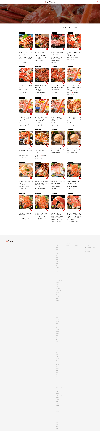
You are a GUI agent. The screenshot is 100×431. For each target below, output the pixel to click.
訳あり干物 (58, 343)
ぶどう (57, 304)
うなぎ (57, 253)
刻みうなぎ (58, 376)
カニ (57, 243)
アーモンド (58, 308)
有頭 (57, 370)
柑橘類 (57, 300)
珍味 (57, 261)
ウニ (57, 391)
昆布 (57, 323)
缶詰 (57, 317)
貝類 (57, 245)
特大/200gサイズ (59, 378)
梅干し (57, 321)
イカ (57, 251)
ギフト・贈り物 (59, 280)
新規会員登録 (68, 243)
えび (57, 249)
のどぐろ (57, 360)
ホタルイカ (58, 366)
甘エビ (57, 403)
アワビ (57, 411)
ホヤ (57, 407)
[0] (96, 2)
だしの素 (57, 265)
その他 (57, 364)
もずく (57, 335)
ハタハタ (57, 350)
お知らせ (76, 245)
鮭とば (57, 331)
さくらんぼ (58, 288)
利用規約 (86, 243)
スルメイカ (58, 368)
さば (57, 284)
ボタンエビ (58, 399)
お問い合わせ (87, 251)
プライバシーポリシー (89, 245)
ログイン (68, 245)
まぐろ (57, 282)
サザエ (57, 413)
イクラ (57, 389)
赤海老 (57, 397)
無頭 (57, 372)
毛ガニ (57, 424)
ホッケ (57, 356)
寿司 (57, 263)
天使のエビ (58, 393)
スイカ (57, 298)
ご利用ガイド (87, 249)
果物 (57, 278)
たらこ (57, 385)
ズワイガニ (58, 428)
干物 (57, 259)
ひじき (57, 337)
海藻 (57, 257)
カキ (57, 415)
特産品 (57, 267)
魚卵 (57, 247)
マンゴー (57, 292)
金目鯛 (57, 358)
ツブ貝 (57, 405)
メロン (57, 302)
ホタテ (57, 329)
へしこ (57, 319)
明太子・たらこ (59, 387)
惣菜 (57, 271)
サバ (57, 352)
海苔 (57, 341)
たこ (57, 362)
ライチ (57, 286)
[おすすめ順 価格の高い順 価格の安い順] (77, 28)
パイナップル (58, 290)
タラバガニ (58, 426)
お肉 (57, 269)
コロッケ (57, 315)
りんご (57, 296)
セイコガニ (58, 422)
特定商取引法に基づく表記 (90, 247)
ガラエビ (57, 401)
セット (57, 374)
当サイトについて (78, 243)
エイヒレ (57, 333)
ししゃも (57, 354)
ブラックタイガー (59, 395)
